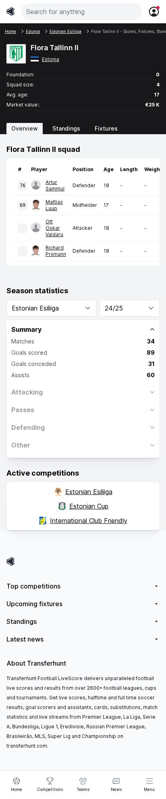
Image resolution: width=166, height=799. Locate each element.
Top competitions (33, 586)
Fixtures (106, 128)
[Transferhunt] (83, 561)
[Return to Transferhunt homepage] (10, 11)
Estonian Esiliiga (88, 492)
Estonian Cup (88, 506)
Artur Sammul (55, 185)
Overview (24, 128)
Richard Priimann (56, 251)
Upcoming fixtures (34, 604)
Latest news (25, 639)
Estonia (50, 59)
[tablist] (83, 128)
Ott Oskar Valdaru (54, 228)
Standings (66, 128)
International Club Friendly (88, 521)
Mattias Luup (54, 205)
